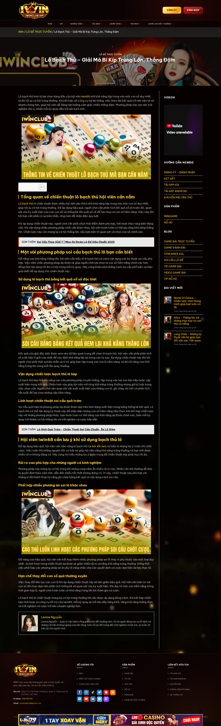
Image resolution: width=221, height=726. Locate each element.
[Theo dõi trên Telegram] (99, 699)
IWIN (50, 24)
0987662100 (27, 699)
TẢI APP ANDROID (175, 191)
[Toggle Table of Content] (40, 187)
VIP (61, 24)
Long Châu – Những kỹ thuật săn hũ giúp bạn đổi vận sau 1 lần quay (188, 337)
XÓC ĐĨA (128, 684)
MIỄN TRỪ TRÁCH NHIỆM (89, 679)
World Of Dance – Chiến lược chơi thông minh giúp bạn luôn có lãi (187, 302)
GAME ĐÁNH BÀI (174, 247)
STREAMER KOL (174, 253)
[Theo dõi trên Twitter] (99, 692)
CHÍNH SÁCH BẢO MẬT (89, 684)
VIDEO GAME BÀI (175, 272)
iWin (21, 31)
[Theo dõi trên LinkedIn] (79, 699)
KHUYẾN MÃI (175, 684)
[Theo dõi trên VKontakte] (93, 699)
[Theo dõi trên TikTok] (93, 692)
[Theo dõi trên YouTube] (86, 699)
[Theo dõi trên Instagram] (86, 692)
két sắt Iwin (99, 446)
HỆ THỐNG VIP (176, 695)
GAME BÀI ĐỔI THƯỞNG (159, 24)
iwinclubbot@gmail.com (30, 703)
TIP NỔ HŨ (170, 278)
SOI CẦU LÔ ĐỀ (173, 260)
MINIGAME (170, 216)
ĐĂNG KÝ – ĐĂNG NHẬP (179, 172)
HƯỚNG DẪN (76, 24)
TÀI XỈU (127, 679)
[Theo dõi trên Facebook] (79, 692)
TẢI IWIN (96, 24)
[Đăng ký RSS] (113, 692)
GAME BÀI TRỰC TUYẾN (179, 241)
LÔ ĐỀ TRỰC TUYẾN (39, 31)
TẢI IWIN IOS (175, 673)
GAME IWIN (115, 24)
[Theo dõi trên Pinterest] (106, 692)
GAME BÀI (128, 673)
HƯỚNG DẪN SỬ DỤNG (180, 689)
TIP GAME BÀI (173, 266)
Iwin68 (85, 96)
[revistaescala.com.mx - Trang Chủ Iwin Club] (34, 10)
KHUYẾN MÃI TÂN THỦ (178, 197)
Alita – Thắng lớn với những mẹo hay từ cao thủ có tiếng (187, 320)
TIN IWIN (134, 24)
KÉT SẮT (169, 178)
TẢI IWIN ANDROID (178, 679)
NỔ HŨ (168, 222)
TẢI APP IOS (171, 184)
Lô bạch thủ (25, 203)
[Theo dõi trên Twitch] (106, 699)
